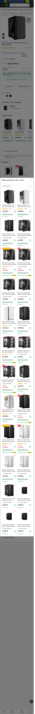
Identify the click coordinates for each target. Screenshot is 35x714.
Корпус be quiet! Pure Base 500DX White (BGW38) (8, 410)
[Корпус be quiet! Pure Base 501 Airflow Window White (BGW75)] (25, 432)
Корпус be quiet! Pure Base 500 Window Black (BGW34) (8, 206)
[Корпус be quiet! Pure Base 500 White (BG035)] (9, 313)
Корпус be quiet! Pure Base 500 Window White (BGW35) (24, 206)
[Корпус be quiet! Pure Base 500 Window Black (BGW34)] (9, 197)
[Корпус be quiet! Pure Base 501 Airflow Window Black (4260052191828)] (25, 313)
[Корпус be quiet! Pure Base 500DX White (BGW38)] (9, 402)
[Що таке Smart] (14, 275)
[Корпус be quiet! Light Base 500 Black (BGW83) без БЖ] (9, 284)
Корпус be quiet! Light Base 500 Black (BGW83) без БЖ (9, 293)
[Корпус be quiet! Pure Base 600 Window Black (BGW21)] (25, 372)
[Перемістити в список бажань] (14, 191)
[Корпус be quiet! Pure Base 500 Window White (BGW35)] (25, 197)
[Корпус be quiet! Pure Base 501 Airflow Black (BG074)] (9, 432)
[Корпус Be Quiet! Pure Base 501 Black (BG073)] (25, 490)
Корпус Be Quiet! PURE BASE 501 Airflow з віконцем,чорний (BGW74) (8, 499)
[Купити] (14, 211)
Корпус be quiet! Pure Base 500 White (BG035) (9, 322)
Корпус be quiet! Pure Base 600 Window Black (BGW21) (24, 380)
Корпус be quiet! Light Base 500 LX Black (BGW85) (8, 351)
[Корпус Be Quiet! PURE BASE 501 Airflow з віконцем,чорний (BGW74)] (9, 490)
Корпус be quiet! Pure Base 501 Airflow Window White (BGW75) (24, 440)
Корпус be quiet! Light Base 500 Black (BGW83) (24, 234)
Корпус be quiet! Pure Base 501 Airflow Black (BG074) (8, 440)
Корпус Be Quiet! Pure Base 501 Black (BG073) (24, 499)
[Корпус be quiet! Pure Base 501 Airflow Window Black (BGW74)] (9, 226)
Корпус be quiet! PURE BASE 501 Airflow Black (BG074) (24, 410)
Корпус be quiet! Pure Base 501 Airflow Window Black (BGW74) (9, 235)
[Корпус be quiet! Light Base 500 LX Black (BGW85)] (9, 342)
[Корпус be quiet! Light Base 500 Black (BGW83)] (25, 226)
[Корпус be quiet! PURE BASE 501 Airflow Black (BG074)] (25, 402)
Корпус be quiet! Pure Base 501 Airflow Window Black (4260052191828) (24, 322)
